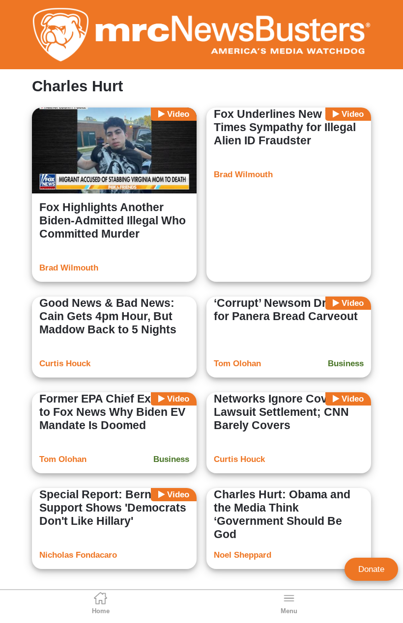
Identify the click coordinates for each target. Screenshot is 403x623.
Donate (371, 569)
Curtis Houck (64, 363)
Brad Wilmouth (68, 267)
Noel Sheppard (242, 555)
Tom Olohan (237, 363)
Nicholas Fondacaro (78, 555)
